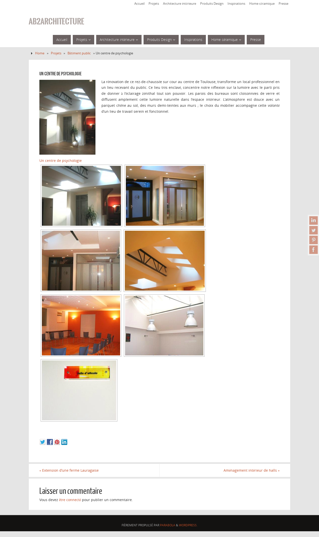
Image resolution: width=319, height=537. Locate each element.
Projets (154, 3)
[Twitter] (313, 230)
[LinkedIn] (313, 220)
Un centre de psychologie (60, 160)
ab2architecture (56, 21)
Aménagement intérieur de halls (252, 470)
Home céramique (262, 3)
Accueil (139, 3)
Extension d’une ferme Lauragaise (69, 470)
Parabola (167, 525)
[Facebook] (313, 249)
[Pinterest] (313, 240)
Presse (283, 3)
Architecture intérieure (179, 3)
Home (39, 53)
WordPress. (188, 525)
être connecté (70, 499)
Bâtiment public (79, 53)
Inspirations (236, 3)
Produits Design (212, 3)
